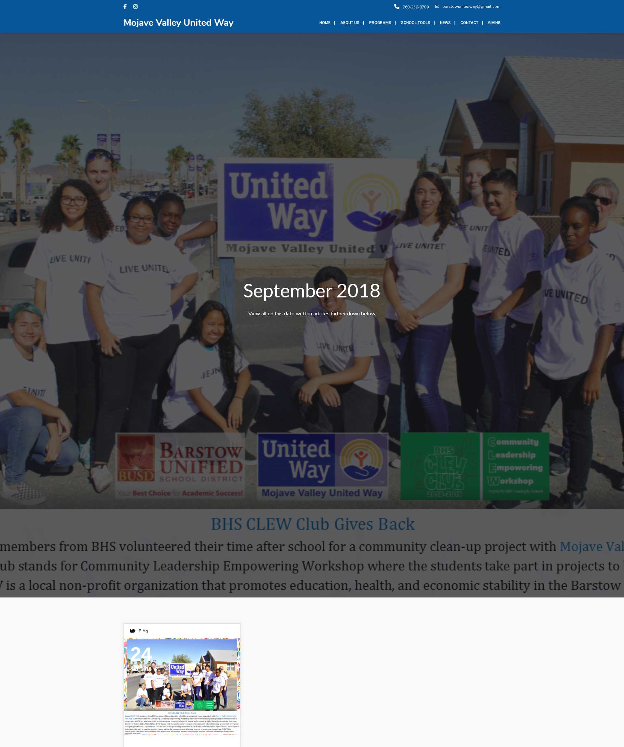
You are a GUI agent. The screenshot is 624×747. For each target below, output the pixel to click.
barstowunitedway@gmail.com (471, 6)
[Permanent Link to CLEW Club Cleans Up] (182, 686)
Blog (143, 631)
